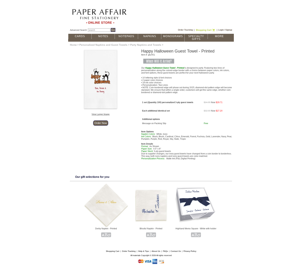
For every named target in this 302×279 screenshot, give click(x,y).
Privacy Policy (190, 251)
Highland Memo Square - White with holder (195, 228)
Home (73, 44)
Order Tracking (185, 30)
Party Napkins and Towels (145, 44)
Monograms (173, 36)
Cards (80, 36)
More (219, 36)
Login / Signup (225, 30)
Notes (103, 36)
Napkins (149, 36)
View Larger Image (101, 114)
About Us (156, 251)
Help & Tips (143, 251)
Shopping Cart (112, 251)
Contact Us (176, 251)
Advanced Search (78, 30)
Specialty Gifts (196, 37)
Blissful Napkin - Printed (151, 228)
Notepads (126, 36)
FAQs (165, 251)
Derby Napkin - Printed (106, 228)
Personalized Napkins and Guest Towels (103, 44)
